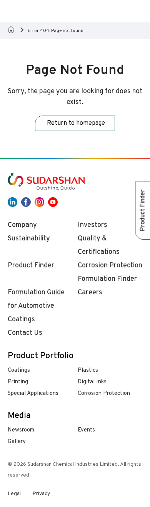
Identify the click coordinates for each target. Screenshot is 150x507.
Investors (92, 225)
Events (86, 430)
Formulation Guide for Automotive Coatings (36, 306)
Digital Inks (92, 382)
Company (22, 225)
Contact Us (25, 333)
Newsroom (21, 430)
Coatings (19, 370)
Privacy (41, 493)
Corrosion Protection (104, 393)
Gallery (17, 441)
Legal (14, 493)
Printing (18, 382)
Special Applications (33, 393)
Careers (90, 292)
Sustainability (29, 238)
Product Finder (31, 265)
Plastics (88, 370)
